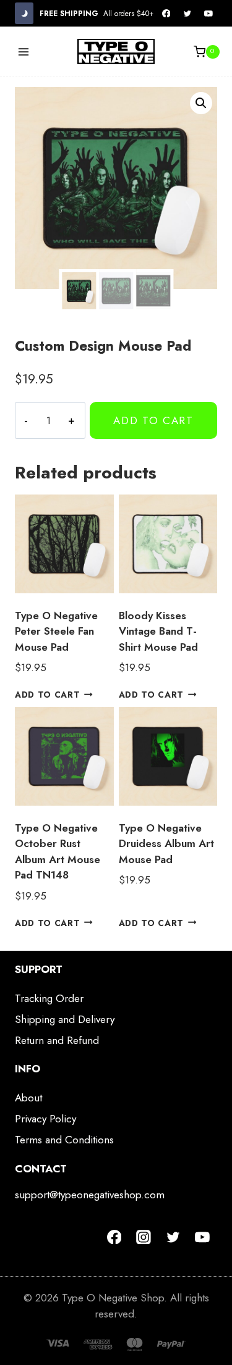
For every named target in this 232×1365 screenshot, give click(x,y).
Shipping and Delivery (64, 1019)
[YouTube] (208, 13)
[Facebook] (166, 13)
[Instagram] (143, 1237)
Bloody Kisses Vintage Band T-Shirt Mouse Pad (158, 631)
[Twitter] (187, 13)
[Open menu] (23, 51)
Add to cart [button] (47, 694)
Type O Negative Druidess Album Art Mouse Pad (166, 843)
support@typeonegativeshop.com (90, 1194)
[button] (201, 103)
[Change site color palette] (24, 13)
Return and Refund (57, 1040)
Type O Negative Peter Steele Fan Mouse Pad (56, 631)
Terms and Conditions (64, 1139)
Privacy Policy (45, 1118)
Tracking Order (49, 998)
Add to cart (153, 420)
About (28, 1097)
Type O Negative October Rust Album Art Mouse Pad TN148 (57, 851)
